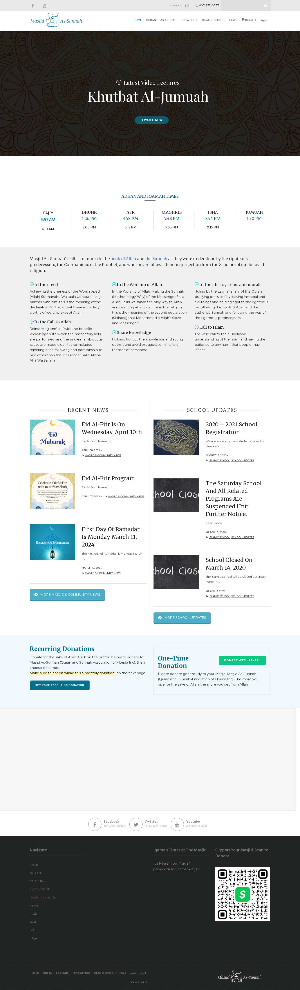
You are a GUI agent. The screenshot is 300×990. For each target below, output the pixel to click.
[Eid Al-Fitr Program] (52, 491)
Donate (251, 20)
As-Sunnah (168, 20)
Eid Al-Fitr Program (108, 478)
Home (138, 20)
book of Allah (123, 258)
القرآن (33, 913)
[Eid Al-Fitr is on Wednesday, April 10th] (52, 437)
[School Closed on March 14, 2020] (176, 572)
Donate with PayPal (242, 660)
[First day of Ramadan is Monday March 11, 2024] (52, 542)
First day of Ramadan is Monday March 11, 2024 (111, 537)
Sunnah (159, 258)
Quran (151, 20)
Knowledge (189, 20)
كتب (32, 930)
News (233, 20)
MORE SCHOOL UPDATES (185, 618)
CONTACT (176, 5)
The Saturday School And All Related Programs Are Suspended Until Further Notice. (234, 499)
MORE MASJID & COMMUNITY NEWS (70, 595)
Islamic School (213, 20)
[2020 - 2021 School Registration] (176, 437)
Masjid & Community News (103, 455)
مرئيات (33, 938)
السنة (33, 921)
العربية (264, 20)
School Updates (242, 460)
